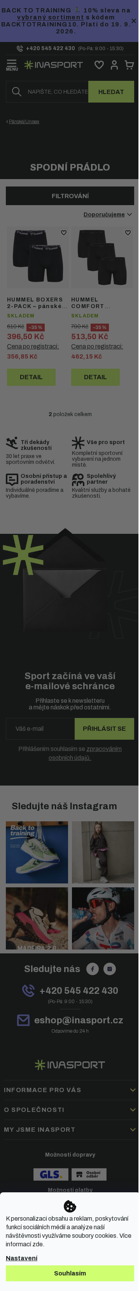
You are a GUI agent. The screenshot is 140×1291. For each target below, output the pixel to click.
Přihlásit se (104, 728)
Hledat (111, 92)
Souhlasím (70, 1273)
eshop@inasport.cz (78, 1020)
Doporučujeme (104, 215)
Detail (31, 377)
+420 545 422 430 (78, 991)
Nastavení (21, 1258)
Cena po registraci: (33, 346)
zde (37, 1244)
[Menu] (12, 63)
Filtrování (70, 196)
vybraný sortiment (50, 17)
